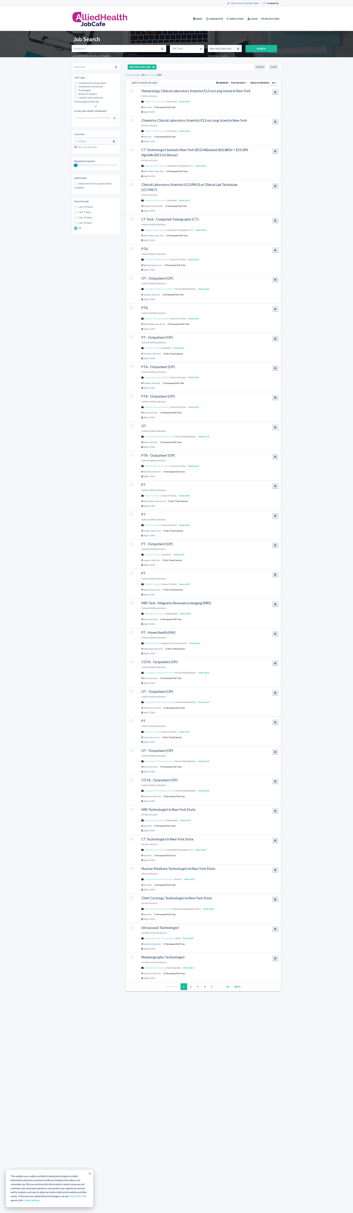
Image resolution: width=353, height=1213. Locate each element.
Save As (260, 67)
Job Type (79, 77)
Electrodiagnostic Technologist (158, 908)
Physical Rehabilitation (185, 289)
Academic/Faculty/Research (174, 643)
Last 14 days (85, 217)
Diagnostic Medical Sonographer (159, 938)
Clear (273, 67)
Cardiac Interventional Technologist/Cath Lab (88, 99)
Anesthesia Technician (91, 86)
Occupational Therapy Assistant (159, 289)
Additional (80, 178)
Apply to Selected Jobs (144, 82)
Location (79, 134)
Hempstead (148, 649)
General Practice (178, 259)
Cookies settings (31, 1200)
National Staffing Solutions (153, 224)
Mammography (173, 967)
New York (147, 107)
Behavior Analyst (88, 94)
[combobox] (187, 49)
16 (227, 986)
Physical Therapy (152, 348)
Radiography (172, 613)
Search (261, 48)
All (80, 228)
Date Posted (81, 201)
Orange (146, 531)
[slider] (76, 165)
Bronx (145, 413)
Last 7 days (85, 212)
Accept (89, 1173)
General (178, 879)
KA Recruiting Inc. (149, 96)
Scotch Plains (149, 501)
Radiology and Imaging (154, 165)
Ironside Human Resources (154, 932)
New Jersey (156, 265)
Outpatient (166, 348)
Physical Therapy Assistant (156, 259)
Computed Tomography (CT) (179, 165)
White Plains (148, 171)
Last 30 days (85, 222)
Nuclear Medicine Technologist (158, 879)
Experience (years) (84, 161)
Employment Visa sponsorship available (93, 185)
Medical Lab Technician (155, 101)
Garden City (148, 206)
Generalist (172, 101)
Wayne (146, 590)
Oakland (147, 265)
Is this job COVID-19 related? (90, 111)
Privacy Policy (75, 1196)
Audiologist (85, 90)
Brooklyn (147, 383)
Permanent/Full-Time (166, 107)
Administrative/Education (92, 83)
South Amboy (148, 324)
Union (145, 737)
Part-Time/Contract (174, 354)
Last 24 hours (86, 206)
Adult (177, 938)
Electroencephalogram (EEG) (187, 908)
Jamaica (147, 295)
